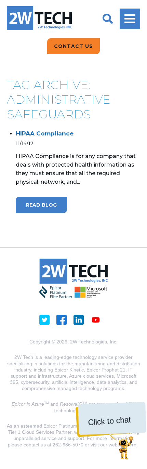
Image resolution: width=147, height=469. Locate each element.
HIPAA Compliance (45, 133)
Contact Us (73, 46)
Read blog (41, 205)
